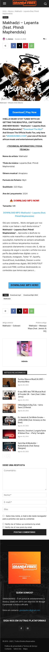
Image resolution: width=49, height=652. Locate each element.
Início (5, 11)
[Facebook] (13, 45)
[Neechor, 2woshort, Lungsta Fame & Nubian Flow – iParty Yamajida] (9, 434)
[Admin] (4, 39)
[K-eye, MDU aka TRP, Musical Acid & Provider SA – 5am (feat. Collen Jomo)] (9, 395)
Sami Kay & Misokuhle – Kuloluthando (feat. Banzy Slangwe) (28, 445)
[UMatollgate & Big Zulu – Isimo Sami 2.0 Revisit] (9, 408)
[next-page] (8, 456)
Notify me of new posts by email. (18, 527)
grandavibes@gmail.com (29, 610)
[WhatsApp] (31, 45)
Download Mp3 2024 (31, 295)
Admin (10, 39)
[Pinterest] (25, 45)
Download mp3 (15, 295)
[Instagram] (27, 628)
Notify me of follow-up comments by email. (23, 524)
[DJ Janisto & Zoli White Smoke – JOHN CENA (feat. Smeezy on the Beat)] (9, 420)
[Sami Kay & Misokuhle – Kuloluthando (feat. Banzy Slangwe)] (9, 446)
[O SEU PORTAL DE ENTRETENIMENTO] (24, 3)
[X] (19, 45)
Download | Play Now (24, 112)
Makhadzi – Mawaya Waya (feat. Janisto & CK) (37, 328)
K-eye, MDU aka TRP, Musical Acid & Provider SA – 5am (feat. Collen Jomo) (31, 394)
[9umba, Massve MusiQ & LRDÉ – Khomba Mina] (9, 382)
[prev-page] (4, 456)
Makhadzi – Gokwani (11, 326)
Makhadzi (7, 299)
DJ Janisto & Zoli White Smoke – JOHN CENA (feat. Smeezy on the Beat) (32, 420)
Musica (10, 11)
